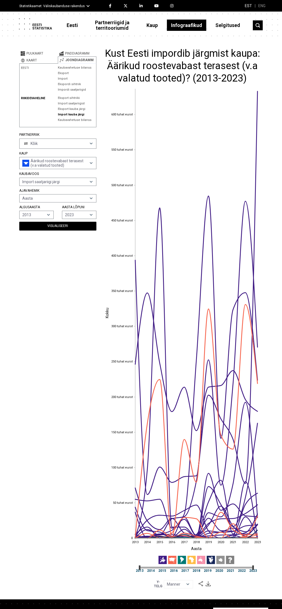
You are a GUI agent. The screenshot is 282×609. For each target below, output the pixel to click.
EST (248, 6)
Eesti (72, 25)
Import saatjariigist (71, 103)
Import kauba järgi (71, 114)
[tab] (38, 53)
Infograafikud (186, 25)
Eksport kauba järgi (71, 109)
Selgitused (227, 25)
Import (62, 78)
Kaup (152, 25)
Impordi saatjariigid (72, 89)
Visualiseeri (57, 226)
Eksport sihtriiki (69, 98)
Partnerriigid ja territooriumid (112, 25)
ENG (261, 6)
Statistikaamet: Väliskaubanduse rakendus (52, 6)
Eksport (63, 73)
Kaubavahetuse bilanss (74, 67)
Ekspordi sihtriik (69, 84)
